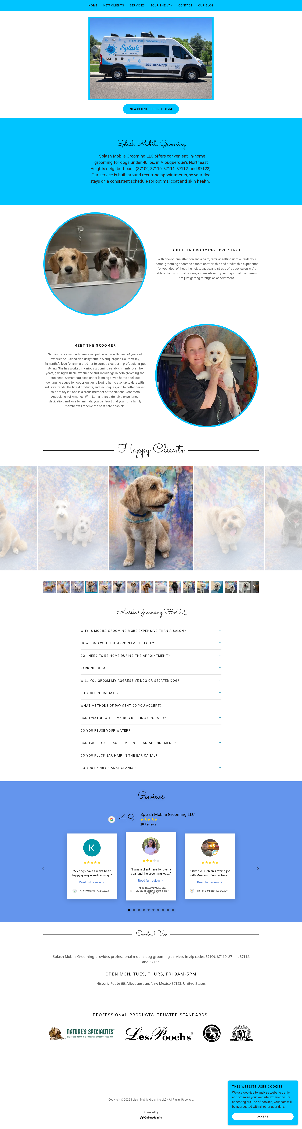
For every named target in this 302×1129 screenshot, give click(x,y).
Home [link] (93, 5)
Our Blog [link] (206, 5)
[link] (92, 882)
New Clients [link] (113, 5)
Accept (262, 1116)
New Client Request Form (151, 109)
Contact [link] (185, 5)
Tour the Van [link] (162, 5)
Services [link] (137, 5)
